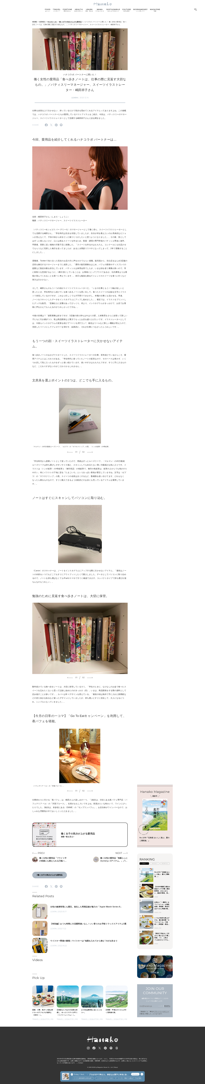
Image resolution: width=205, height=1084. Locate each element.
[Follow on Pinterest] (105, 1048)
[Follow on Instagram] (88, 1048)
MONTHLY (165, 863)
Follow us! (155, 972)
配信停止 (167, 1006)
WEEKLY (154, 863)
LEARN (74, 98)
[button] (70, 452)
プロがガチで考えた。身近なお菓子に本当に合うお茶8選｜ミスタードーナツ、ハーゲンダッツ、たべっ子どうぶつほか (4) (108, 1074)
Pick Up (38, 978)
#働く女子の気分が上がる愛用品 (50, 875)
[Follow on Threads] (117, 1048)
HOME (34, 22)
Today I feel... (79, 1074)
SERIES (42, 22)
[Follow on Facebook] (94, 1048)
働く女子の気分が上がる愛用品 (70, 22)
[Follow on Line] (111, 1048)
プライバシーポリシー (161, 1011)
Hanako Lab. (52, 22)
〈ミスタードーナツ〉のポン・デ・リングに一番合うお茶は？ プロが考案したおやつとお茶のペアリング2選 (116, 1078)
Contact (80, 1063)
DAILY (144, 863)
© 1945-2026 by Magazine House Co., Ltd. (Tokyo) (102, 1067)
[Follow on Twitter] (99, 1048)
